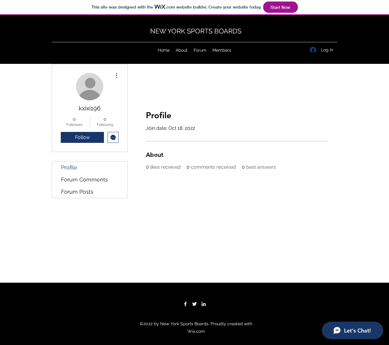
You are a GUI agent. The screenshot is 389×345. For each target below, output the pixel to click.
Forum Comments (84, 179)
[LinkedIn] (204, 304)
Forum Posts (77, 191)
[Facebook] (185, 304)
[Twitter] (194, 304)
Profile (69, 167)
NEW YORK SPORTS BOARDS (195, 31)
